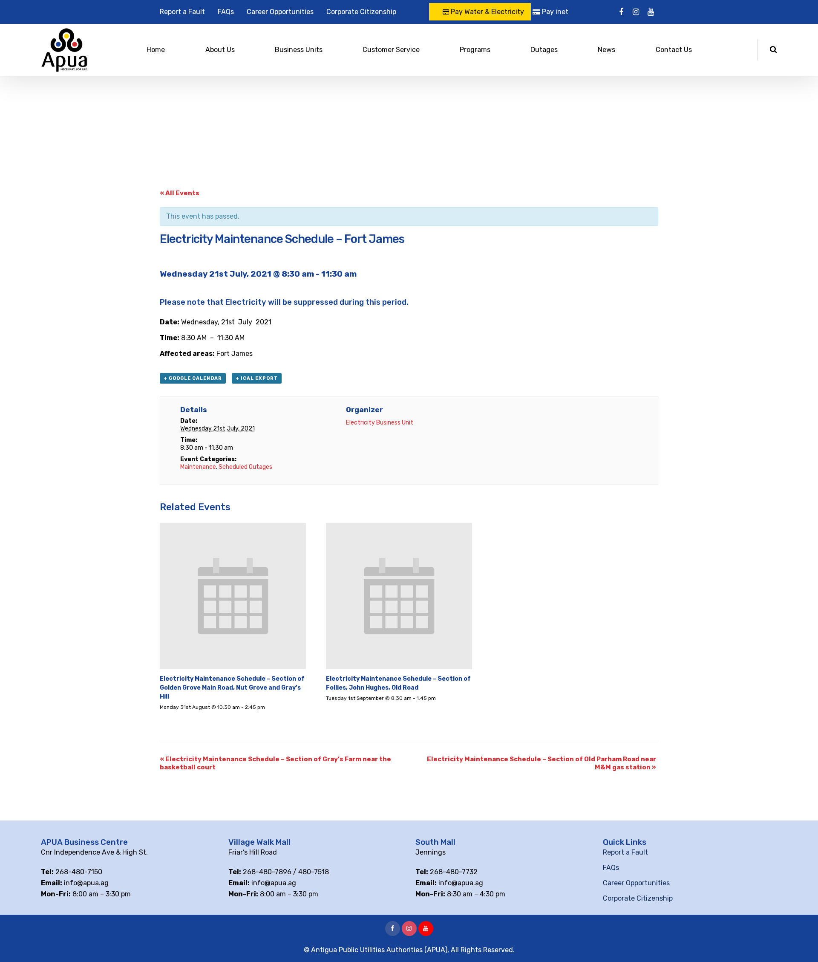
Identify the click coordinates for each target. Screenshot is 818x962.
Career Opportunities (280, 12)
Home (156, 50)
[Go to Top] (800, 942)
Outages (544, 50)
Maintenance (198, 467)
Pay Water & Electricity (486, 12)
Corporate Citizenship (361, 12)
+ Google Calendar (193, 378)
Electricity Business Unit (379, 422)
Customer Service (391, 50)
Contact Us (674, 50)
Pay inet (554, 12)
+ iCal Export (257, 378)
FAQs (226, 12)
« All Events (179, 193)
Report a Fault (182, 12)
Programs (475, 50)
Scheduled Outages (245, 467)
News (606, 50)
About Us (220, 50)
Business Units (299, 50)
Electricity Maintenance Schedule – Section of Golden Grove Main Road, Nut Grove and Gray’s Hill (232, 687)
